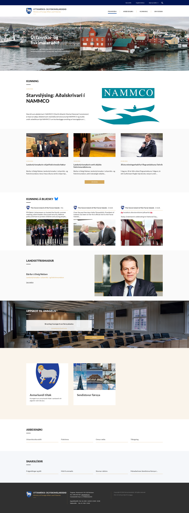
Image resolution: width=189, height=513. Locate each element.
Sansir (131, 495)
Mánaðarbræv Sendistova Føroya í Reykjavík (143, 472)
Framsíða (112, 11)
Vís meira (94, 182)
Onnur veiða (100, 439)
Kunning (144, 11)
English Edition (140, 3)
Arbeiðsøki (128, 11)
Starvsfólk (128, 3)
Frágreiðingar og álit (33, 471)
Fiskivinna (65, 439)
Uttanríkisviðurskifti (34, 439)
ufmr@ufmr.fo (85, 495)
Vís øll (94, 337)
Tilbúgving (134, 439)
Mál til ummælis (67, 471)
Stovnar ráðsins (102, 471)
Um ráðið (158, 11)
